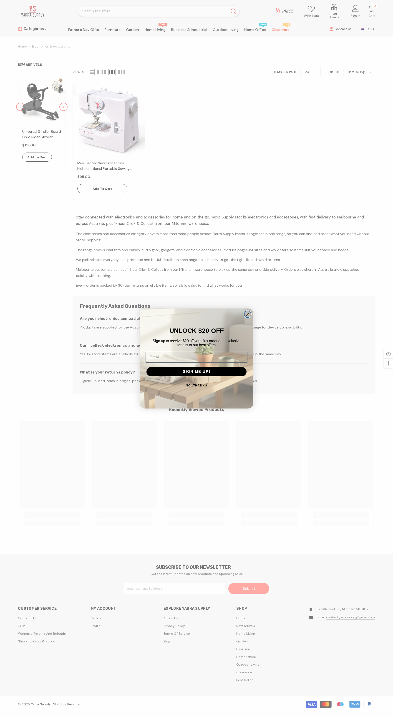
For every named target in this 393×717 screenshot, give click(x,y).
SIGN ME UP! (196, 372)
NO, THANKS (196, 385)
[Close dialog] (247, 314)
